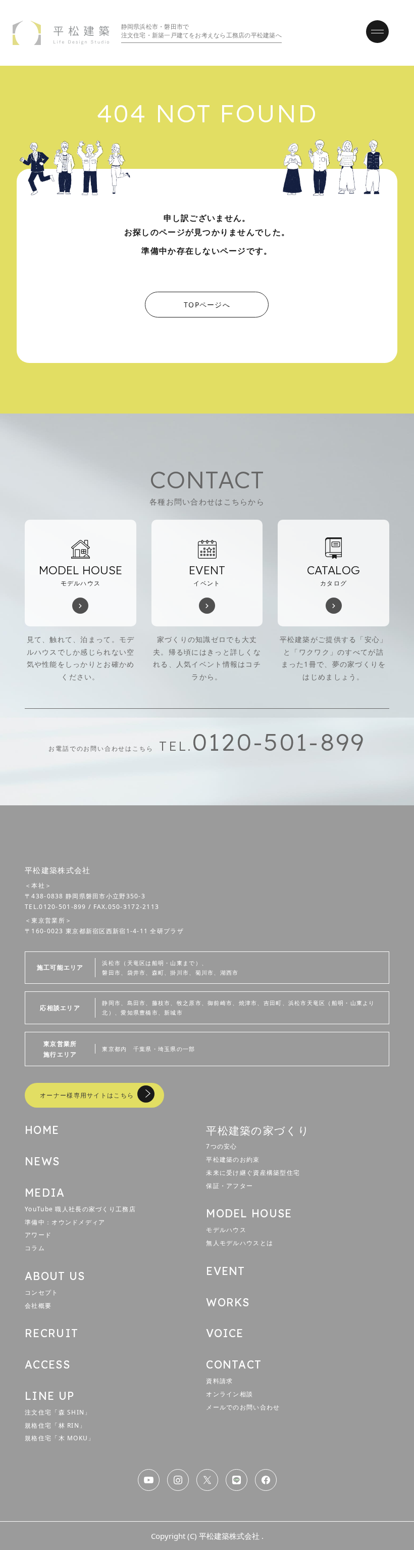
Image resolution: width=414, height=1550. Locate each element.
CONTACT (234, 1364)
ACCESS (47, 1364)
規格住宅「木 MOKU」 (59, 1438)
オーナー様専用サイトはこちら (87, 1095)
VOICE (224, 1333)
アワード (38, 1234)
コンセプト (41, 1292)
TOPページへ (207, 304)
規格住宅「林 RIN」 (55, 1425)
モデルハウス (226, 1229)
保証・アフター (229, 1185)
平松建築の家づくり (257, 1130)
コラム (35, 1248)
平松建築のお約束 (233, 1159)
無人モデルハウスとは (239, 1243)
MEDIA (45, 1192)
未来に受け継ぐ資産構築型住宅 (253, 1172)
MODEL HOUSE (249, 1213)
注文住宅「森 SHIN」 (58, 1412)
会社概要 (38, 1305)
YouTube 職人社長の (80, 1209)
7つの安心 (221, 1146)
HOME (42, 1129)
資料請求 (219, 1381)
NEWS (42, 1161)
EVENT (225, 1271)
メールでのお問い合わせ (243, 1407)
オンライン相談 (229, 1394)
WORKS (227, 1302)
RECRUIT (51, 1333)
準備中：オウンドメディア (65, 1222)
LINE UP (49, 1395)
